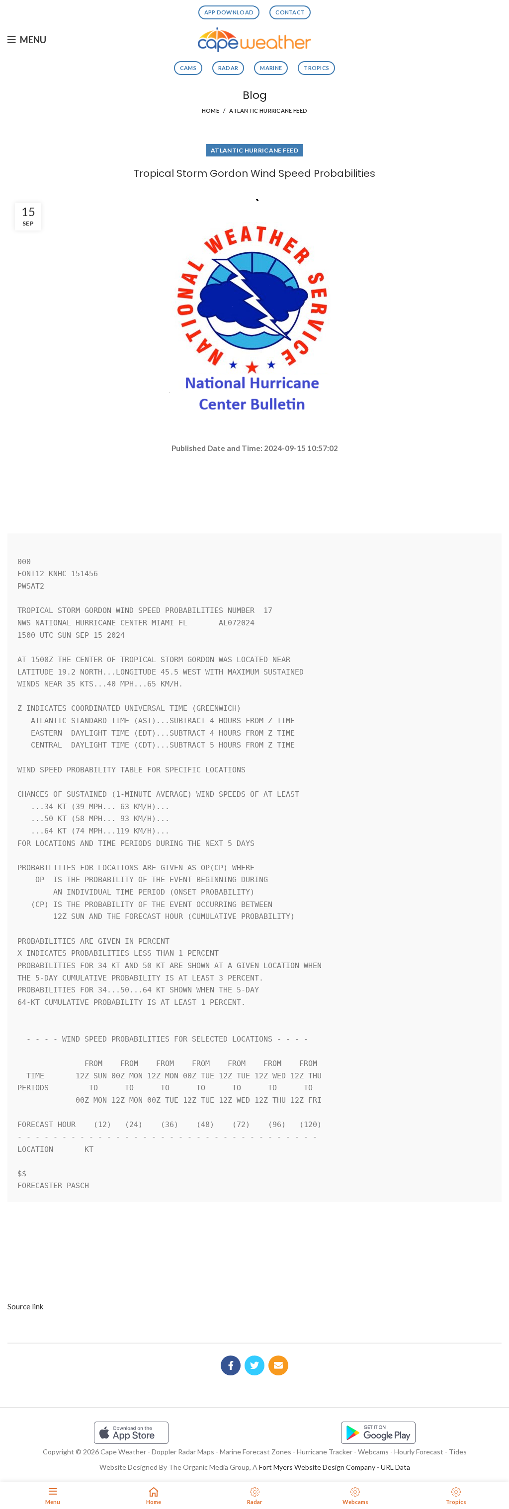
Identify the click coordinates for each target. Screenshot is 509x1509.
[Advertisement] (254, 489)
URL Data (395, 1467)
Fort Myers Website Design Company (317, 1467)
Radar (228, 68)
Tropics (316, 68)
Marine (271, 68)
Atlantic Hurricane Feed (268, 110)
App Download (229, 12)
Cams (188, 68)
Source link (25, 1306)
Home (210, 110)
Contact (290, 12)
